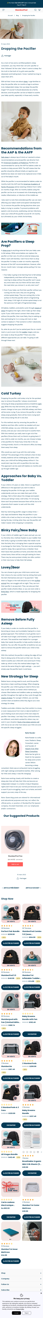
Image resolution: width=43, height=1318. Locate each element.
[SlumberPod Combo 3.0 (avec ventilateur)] (32, 913)
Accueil (10, 15)
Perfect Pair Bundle (10, 931)
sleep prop (7, 250)
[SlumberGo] (11, 1048)
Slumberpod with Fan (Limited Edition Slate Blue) (10, 1021)
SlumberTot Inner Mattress (9, 1250)
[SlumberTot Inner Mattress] (11, 1231)
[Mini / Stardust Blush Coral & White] (23, 1152)
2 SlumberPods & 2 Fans (10, 1109)
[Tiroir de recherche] (35, 10)
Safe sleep (5, 157)
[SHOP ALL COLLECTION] (32, 1231)
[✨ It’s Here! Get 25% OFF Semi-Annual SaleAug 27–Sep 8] (21, 4)
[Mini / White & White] (34, 1152)
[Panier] (39, 10)
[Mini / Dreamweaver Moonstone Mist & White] (31, 1152)
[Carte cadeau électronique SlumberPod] (11, 1187)
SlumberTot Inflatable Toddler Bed (31, 977)
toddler (24, 332)
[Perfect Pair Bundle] (11, 913)
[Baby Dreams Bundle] (32, 1092)
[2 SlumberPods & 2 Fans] (11, 1092)
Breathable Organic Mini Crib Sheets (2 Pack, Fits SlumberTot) (31, 1163)
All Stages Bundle (9, 1154)
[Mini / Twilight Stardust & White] (38, 1152)
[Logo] (21, 10)
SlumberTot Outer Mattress (30, 1206)
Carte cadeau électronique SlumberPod (7, 1204)
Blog (17, 15)
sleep (26, 81)
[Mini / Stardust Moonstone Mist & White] (27, 1152)
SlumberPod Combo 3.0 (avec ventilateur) (31, 933)
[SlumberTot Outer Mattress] (32, 1187)
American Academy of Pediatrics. (16, 163)
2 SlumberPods (29, 1063)
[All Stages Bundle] (11, 1139)
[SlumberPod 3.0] (11, 957)
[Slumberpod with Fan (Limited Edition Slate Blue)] (11, 1001)
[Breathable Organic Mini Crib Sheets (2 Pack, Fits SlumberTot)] (32, 1139)
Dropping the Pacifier (28, 15)
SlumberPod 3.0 (8, 975)
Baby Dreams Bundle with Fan (29, 1017)
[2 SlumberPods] (32, 1048)
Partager (7, 56)
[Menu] (4, 10)
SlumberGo (6, 1066)
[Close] (41, 1293)
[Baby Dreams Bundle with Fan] (32, 1001)
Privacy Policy (20, 1309)
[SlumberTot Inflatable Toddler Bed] (32, 957)
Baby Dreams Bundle (28, 1111)
